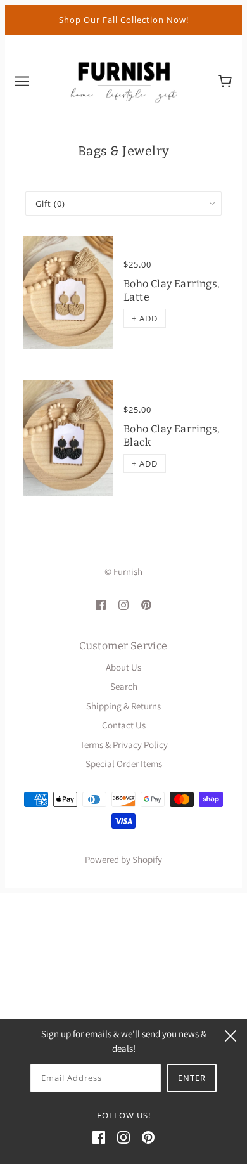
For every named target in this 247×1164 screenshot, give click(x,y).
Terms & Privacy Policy (124, 745)
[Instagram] (123, 1137)
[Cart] (225, 80)
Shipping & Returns (123, 706)
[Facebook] (98, 1137)
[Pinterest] (148, 1137)
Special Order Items (124, 764)
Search (123, 686)
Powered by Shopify (123, 859)
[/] (123, 79)
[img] (100, 604)
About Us (123, 667)
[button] (145, 318)
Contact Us (124, 725)
